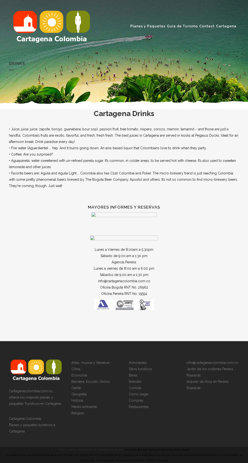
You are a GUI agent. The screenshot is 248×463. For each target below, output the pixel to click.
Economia (79, 375)
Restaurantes (139, 407)
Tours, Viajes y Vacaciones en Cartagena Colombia (91, 449)
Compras (136, 400)
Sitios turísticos (140, 369)
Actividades (138, 363)
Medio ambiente (84, 407)
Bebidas (135, 382)
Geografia (79, 394)
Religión (77, 413)
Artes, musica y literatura (90, 363)
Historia (77, 400)
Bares (133, 375)
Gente (76, 388)
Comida (135, 388)
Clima (75, 369)
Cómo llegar (139, 394)
